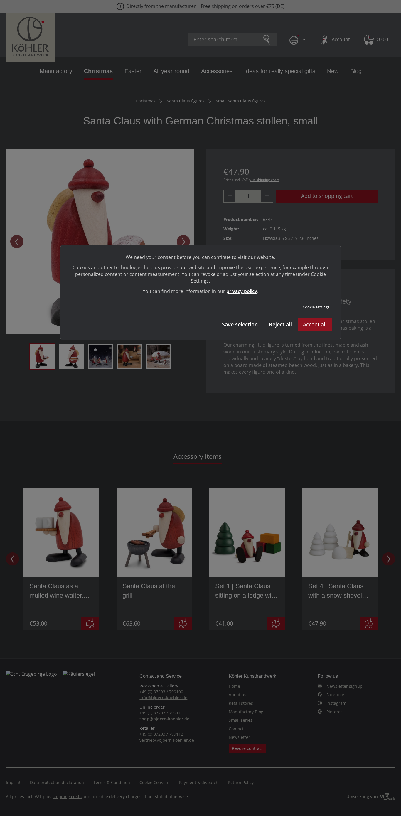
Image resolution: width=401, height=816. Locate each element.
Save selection (240, 324)
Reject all (280, 324)
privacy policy (241, 291)
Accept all (315, 324)
